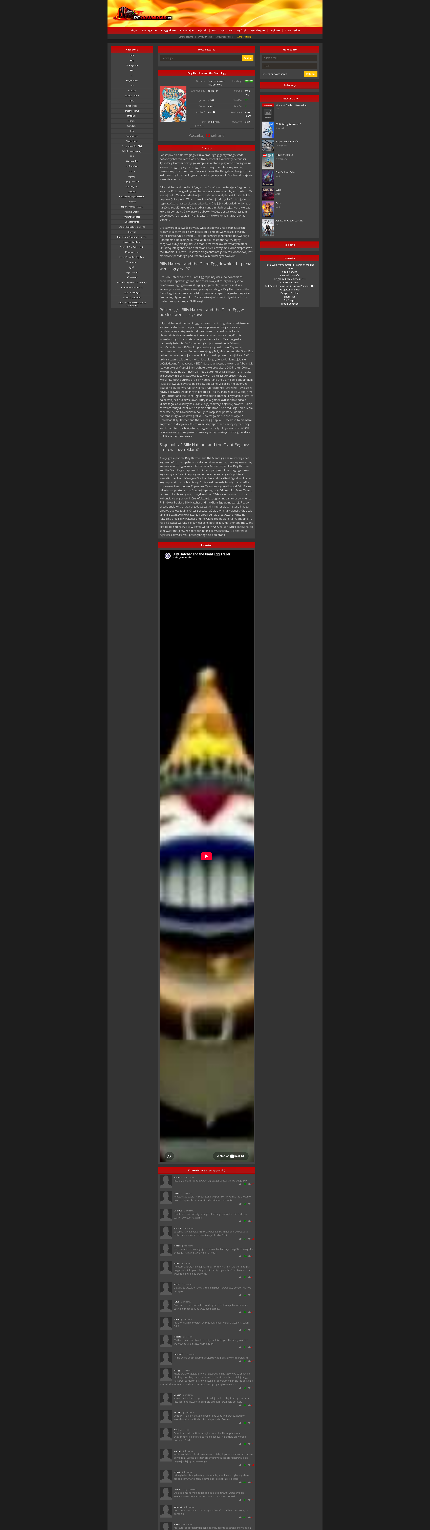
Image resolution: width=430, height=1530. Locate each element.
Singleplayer (132, 141)
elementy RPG (131, 186)
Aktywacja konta (225, 36)
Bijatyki (202, 30)
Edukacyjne (187, 30)
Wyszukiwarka (205, 36)
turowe (132, 120)
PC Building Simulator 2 (288, 124)
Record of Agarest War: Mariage (132, 282)
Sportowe (226, 30)
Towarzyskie (292, 30)
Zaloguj (310, 74)
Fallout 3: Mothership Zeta (131, 257)
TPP (132, 85)
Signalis (131, 267)
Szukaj (248, 58)
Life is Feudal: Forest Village (132, 226)
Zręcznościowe (132, 110)
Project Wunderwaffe (286, 141)
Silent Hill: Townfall (290, 275)
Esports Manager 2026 (132, 206)
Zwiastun (206, 545)
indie (132, 55)
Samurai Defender (132, 297)
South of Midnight (132, 292)
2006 (217, 122)
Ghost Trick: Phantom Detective (132, 237)
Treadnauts (131, 262)
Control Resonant (289, 282)
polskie (131, 171)
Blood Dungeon (289, 303)
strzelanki (131, 115)
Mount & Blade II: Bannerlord (291, 105)
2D (132, 75)
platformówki (132, 166)
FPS (132, 156)
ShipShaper (290, 300)
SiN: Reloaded (289, 271)
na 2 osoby (132, 161)
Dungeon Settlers (289, 293)
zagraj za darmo (132, 181)
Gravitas (132, 232)
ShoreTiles (289, 296)
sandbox (132, 201)
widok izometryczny (131, 151)
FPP (132, 70)
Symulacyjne (257, 30)
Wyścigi (241, 30)
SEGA (247, 122)
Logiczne (275, 30)
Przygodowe (168, 30)
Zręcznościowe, (216, 81)
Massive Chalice (131, 211)
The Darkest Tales (285, 172)
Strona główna (186, 36)
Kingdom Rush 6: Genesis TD (290, 279)
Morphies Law (132, 252)
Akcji (132, 60)
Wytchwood (132, 272)
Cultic (278, 189)
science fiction (132, 95)
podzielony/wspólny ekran (131, 196)
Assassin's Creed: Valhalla (289, 220)
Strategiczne (149, 30)
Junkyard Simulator (132, 242)
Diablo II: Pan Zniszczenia (132, 247)
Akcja (134, 30)
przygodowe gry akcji (132, 146)
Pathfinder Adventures (132, 287)
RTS (132, 131)
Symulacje (132, 126)
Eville (278, 203)
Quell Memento (132, 221)
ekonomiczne (132, 136)
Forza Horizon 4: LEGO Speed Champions (132, 304)
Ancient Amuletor (132, 216)
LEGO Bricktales (284, 155)
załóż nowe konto (277, 74)
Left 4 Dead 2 (132, 277)
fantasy (132, 90)
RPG (214, 30)
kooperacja (131, 105)
